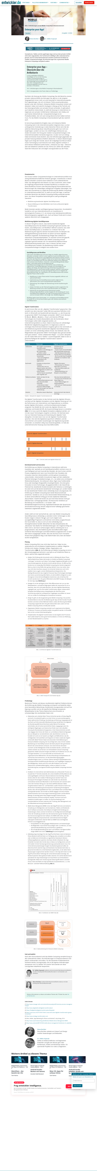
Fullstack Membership (40, 2)
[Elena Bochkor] (27, 38)
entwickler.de (11, 3)
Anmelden (79, 2)
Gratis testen (89, 2)
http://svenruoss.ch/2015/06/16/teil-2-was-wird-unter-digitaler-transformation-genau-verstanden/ (48, 1013)
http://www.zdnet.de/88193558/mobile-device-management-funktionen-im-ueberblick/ (48, 1023)
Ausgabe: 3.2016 (67, 33)
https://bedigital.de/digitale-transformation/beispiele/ (41, 1010)
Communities (64, 2)
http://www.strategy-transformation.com (37, 1016)
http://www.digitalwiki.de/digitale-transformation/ (40, 1008)
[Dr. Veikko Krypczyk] (42, 38)
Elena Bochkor (34, 39)
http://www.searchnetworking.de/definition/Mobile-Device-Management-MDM (47, 1020)
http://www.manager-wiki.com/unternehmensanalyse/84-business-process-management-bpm (48, 1004)
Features (53, 2)
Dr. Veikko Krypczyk (51, 39)
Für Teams (25, 2)
